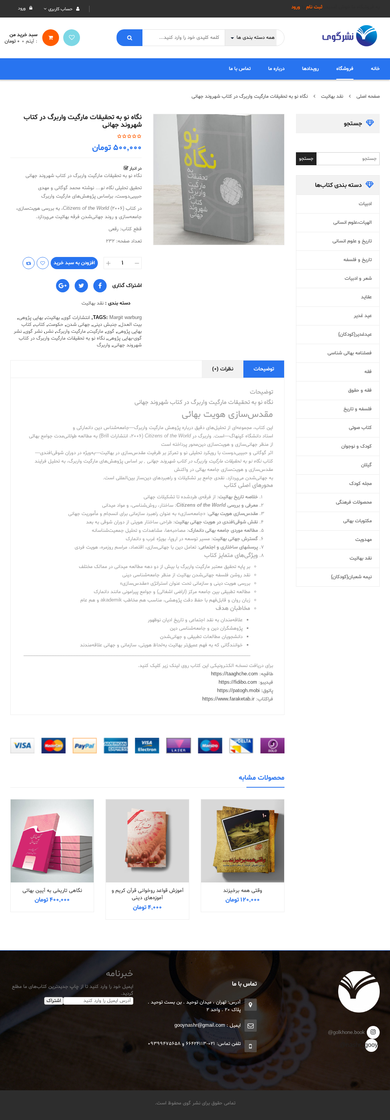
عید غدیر (363, 316)
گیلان (366, 465)
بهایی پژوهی (31, 317)
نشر (49, 331)
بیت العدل (131, 324)
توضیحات (264, 369)
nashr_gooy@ (371, 1045)
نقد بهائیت (332, 96)
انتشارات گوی (76, 317)
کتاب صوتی (360, 427)
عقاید (366, 297)
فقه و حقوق (360, 390)
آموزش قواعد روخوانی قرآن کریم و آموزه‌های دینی (148, 894)
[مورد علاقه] (71, 37)
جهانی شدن (78, 324)
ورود (295, 7)
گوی (110, 331)
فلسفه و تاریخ (358, 409)
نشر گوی (33, 331)
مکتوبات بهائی (357, 521)
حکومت (55, 324)
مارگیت (96, 331)
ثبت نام (314, 7)
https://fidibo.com (238, 682)
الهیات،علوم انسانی (352, 222)
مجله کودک (360, 483)
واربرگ (103, 345)
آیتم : (29, 41)
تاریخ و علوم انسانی (352, 241)
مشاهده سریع (243, 827)
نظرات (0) (222, 369)
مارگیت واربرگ (71, 331)
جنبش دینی (105, 324)
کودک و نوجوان (356, 446)
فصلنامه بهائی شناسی (350, 353)
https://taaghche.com (234, 674)
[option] (218, 179)
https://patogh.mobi (238, 691)
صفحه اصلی (368, 96)
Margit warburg (125, 317)
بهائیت (53, 317)
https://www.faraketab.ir (228, 699)
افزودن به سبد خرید (74, 263)
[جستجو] (129, 37)
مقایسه (28, 263)
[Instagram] (373, 1032)
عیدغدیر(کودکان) (355, 334)
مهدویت (363, 539)
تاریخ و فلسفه (358, 260)
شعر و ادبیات (358, 278)
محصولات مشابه (262, 778)
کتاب (40, 324)
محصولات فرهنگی (354, 502)
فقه (368, 372)
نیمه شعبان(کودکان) (351, 577)
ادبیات (365, 204)
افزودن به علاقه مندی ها (43, 263)
